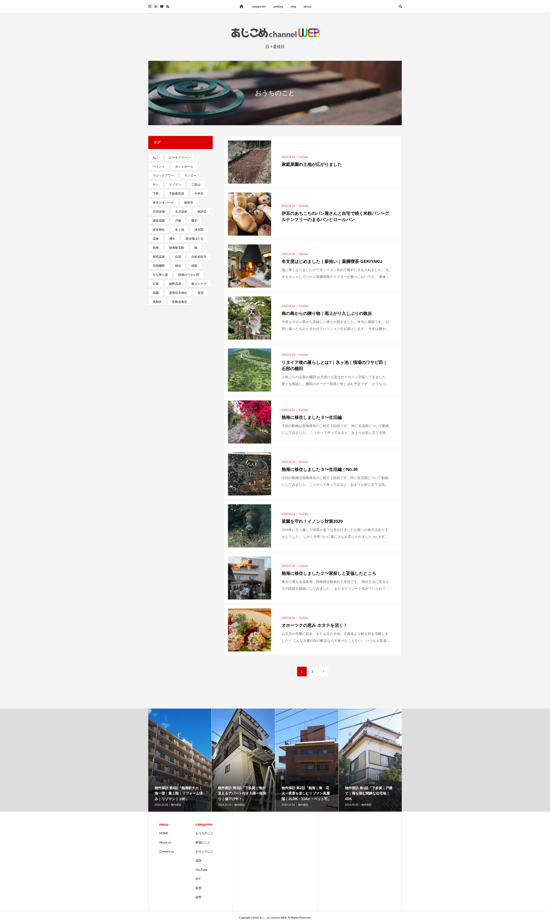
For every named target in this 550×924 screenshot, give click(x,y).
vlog (293, 6)
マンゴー (190, 175)
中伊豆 (198, 193)
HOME (163, 833)
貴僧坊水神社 (178, 292)
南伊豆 (201, 211)
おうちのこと (205, 833)
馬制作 (157, 301)
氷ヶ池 (179, 229)
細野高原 (175, 283)
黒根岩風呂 (179, 301)
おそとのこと (205, 851)
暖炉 (194, 220)
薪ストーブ (198, 283)
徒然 (199, 897)
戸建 (178, 220)
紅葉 (156, 283)
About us (165, 842)
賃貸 (200, 292)
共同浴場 (159, 211)
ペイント (159, 166)
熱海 (156, 247)
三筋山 (195, 184)
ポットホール (184, 166)
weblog (278, 6)
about (307, 6)
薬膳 (156, 292)
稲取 (194, 265)
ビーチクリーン (179, 157)
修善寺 (188, 202)
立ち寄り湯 (160, 274)
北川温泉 (181, 211)
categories (259, 6)
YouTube (202, 869)
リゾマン (175, 184)
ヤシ (156, 184)
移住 (178, 265)
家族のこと (203, 842)
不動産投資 (176, 193)
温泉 (156, 238)
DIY (198, 878)
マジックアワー (163, 175)
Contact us (166, 851)
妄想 (199, 888)
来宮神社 (159, 229)
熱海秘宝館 (176, 247)
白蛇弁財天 (198, 256)
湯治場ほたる (194, 238)
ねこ (156, 157)
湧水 (172, 238)
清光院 (198, 229)
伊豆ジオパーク (163, 202)
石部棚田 (159, 265)
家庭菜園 (159, 220)
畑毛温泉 (159, 256)
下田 (156, 193)
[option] (180, 760)
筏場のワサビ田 (188, 274)
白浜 (178, 256)
